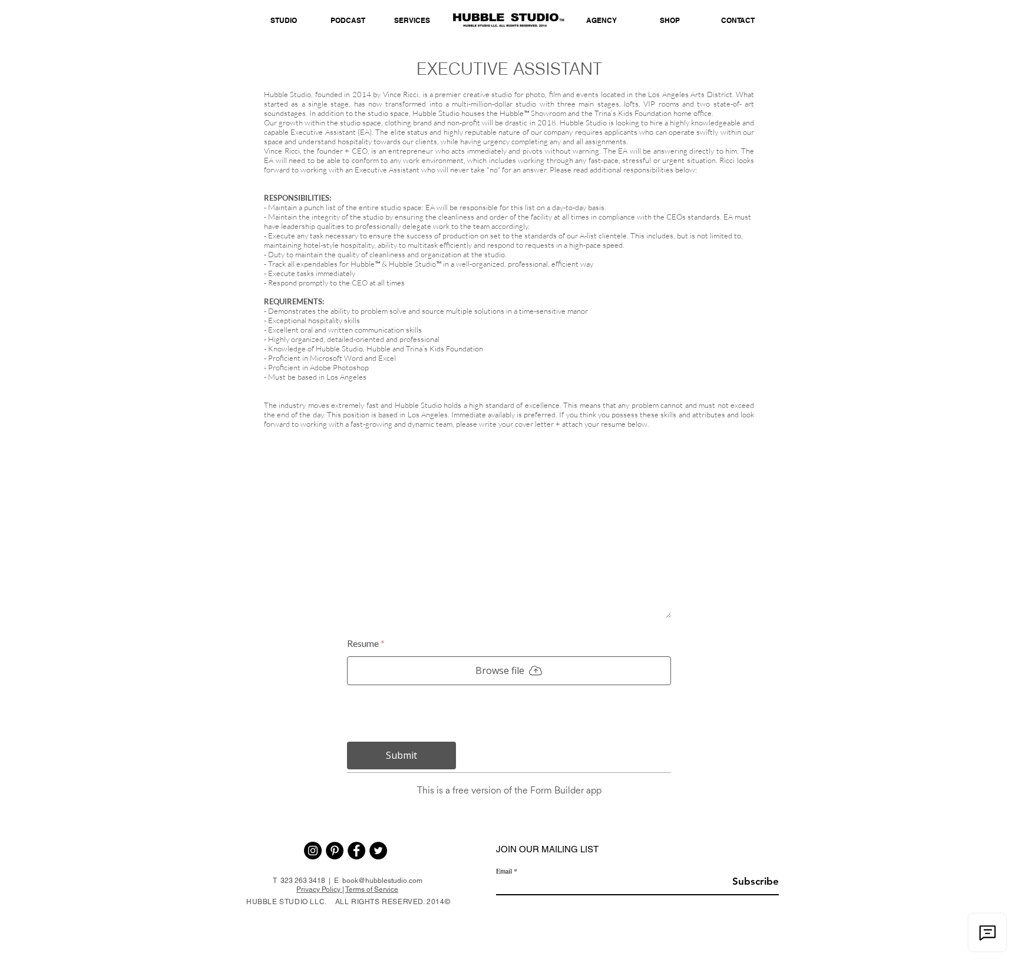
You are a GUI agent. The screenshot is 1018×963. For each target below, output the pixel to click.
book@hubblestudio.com (382, 880)
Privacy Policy (319, 889)
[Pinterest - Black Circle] (334, 850)
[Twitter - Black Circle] (378, 850)
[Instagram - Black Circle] (313, 850)
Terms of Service (371, 889)
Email (504, 870)
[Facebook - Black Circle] (356, 850)
